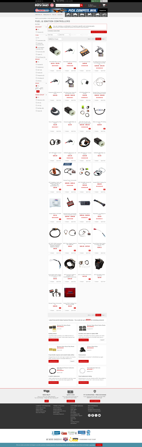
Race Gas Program (40, 412)
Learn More (92, 445)
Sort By (50, 39)
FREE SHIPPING (64, 1)
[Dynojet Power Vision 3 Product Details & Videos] (84, 219)
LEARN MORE (70, 401)
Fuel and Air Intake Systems (55, 18)
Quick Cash (73, 418)
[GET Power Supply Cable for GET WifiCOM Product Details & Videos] (70, 250)
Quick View (58, 70)
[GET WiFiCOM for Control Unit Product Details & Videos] (55, 158)
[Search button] (81, 5)
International (73, 423)
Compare (52, 70)
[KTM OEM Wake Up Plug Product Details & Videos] (55, 68)
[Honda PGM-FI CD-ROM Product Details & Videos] (55, 219)
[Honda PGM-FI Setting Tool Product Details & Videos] (99, 189)
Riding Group (39, 94)
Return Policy (56, 412)
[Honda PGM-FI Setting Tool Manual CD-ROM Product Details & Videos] (70, 308)
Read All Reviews (54, 340)
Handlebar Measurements (94, 409)
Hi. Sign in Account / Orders (92, 5)
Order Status (74, 409)
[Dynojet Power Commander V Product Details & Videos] (70, 189)
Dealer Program (39, 409)
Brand (37, 59)
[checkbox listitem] (37, 29)
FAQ (72, 420)
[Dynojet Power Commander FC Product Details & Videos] (55, 308)
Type (37, 35)
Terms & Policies (57, 407)
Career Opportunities (41, 407)
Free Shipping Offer (75, 414)
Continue (99, 445)
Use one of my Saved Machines (98, 31)
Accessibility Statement (58, 414)
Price (37, 83)
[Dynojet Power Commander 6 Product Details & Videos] (84, 250)
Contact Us (73, 407)
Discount (38, 27)
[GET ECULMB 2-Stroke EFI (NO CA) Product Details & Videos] (84, 189)
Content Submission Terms (59, 411)
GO (38, 91)
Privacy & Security (57, 409)
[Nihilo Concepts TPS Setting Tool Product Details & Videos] (99, 129)
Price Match (73, 412)
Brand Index (91, 407)
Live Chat (105, 1)
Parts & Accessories (41, 18)
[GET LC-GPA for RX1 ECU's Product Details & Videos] (84, 279)
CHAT (46, 401)
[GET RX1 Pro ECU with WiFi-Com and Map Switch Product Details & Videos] (84, 129)
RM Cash (96, 1)
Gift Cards (73, 411)
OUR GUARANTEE (94, 401)
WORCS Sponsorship (41, 411)
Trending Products (75, 421)
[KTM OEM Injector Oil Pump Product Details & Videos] (70, 68)
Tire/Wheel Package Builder (94, 411)
